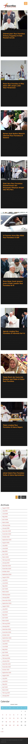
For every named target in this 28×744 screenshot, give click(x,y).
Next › (23, 497)
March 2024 (5, 591)
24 (2, 725)
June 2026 (5, 513)
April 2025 (5, 554)
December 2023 (6, 600)
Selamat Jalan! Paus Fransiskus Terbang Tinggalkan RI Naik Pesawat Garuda (14, 36)
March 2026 (5, 522)
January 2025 (5, 563)
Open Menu (25, 3)
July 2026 (4, 511)
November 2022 (6, 632)
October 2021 (5, 669)
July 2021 (4, 678)
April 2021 (5, 687)
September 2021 (6, 672)
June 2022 (5, 646)
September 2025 (6, 539)
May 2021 (4, 684)
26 (10, 725)
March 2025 (5, 557)
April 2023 (5, 617)
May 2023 (4, 615)
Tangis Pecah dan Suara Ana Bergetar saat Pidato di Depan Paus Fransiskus (13, 379)
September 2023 (6, 603)
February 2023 (6, 623)
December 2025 (6, 531)
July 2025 (4, 545)
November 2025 (6, 534)
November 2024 (6, 568)
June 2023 (5, 612)
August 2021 (5, 675)
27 (13, 725)
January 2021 (5, 695)
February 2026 (6, 525)
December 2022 (6, 629)
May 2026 (4, 516)
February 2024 (6, 594)
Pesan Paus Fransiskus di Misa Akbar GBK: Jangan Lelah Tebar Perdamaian (13, 86)
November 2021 (6, 666)
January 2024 (5, 597)
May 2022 (4, 649)
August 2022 (5, 641)
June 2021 (5, 681)
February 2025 (6, 560)
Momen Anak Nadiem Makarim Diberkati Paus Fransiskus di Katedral (14, 136)
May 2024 (4, 586)
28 (17, 725)
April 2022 (5, 652)
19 (10, 721)
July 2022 (4, 643)
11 (6, 718)
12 (10, 718)
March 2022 (5, 655)
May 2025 (4, 551)
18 (6, 721)
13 (13, 718)
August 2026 (5, 508)
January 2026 (5, 528)
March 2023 (5, 620)
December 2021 (6, 664)
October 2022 (6, 635)
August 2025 (5, 542)
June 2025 (5, 548)
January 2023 (5, 626)
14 (17, 718)
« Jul (2, 731)
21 (17, 721)
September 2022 (6, 638)
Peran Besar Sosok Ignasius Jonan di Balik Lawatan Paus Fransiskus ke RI (13, 283)
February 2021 (6, 692)
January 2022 (5, 661)
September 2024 (6, 574)
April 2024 (5, 589)
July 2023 (4, 609)
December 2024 (6, 565)
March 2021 (5, 690)
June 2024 (5, 583)
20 (13, 721)
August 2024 (5, 577)
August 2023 (5, 606)
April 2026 (5, 519)
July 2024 (4, 580)
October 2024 (6, 571)
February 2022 (6, 658)
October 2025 (6, 537)
